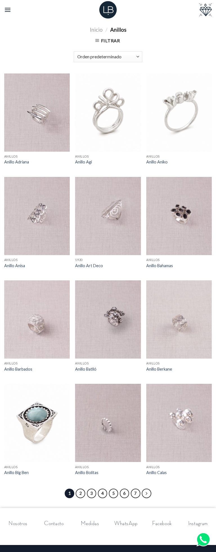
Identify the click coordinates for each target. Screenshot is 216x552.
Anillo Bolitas (86, 472)
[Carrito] (205, 10)
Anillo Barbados (18, 369)
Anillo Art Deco (89, 265)
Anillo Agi (83, 162)
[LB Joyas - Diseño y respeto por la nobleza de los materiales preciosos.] (108, 10)
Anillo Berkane (159, 369)
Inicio (96, 30)
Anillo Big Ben (16, 472)
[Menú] (7, 10)
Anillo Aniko (157, 162)
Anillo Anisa (14, 265)
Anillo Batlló (85, 369)
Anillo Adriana (16, 162)
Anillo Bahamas (159, 265)
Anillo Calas (156, 472)
